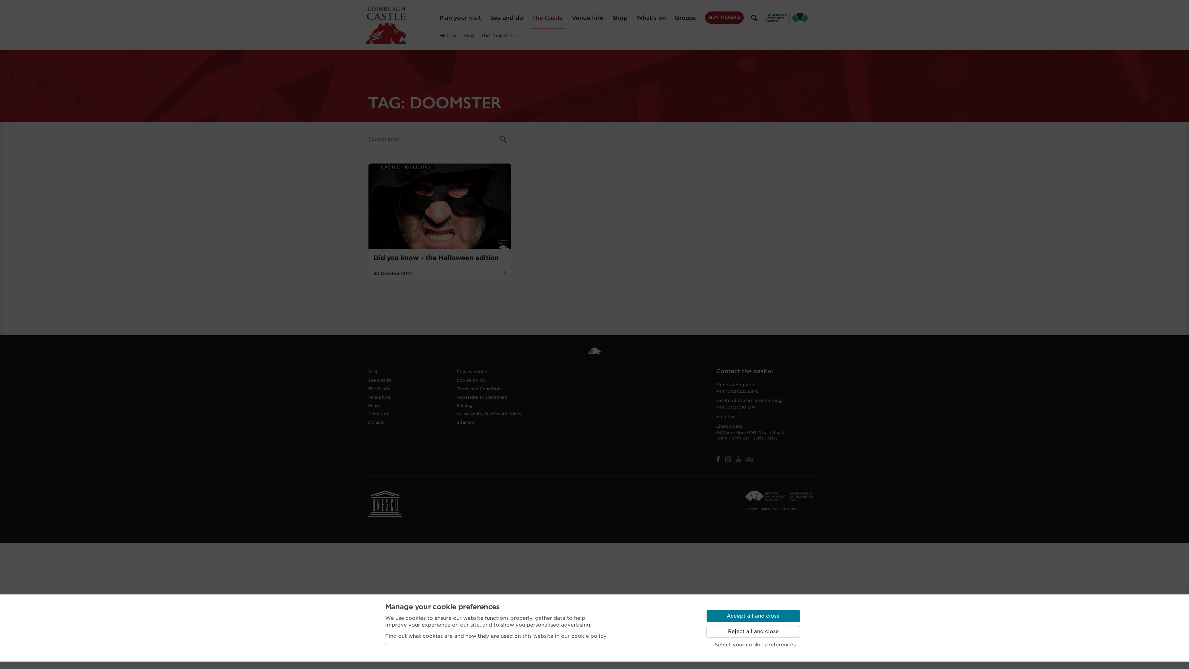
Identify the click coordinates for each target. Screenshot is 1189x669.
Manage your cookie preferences (442, 607)
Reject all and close (753, 631)
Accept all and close (753, 616)
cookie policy (589, 636)
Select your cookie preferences (755, 645)
